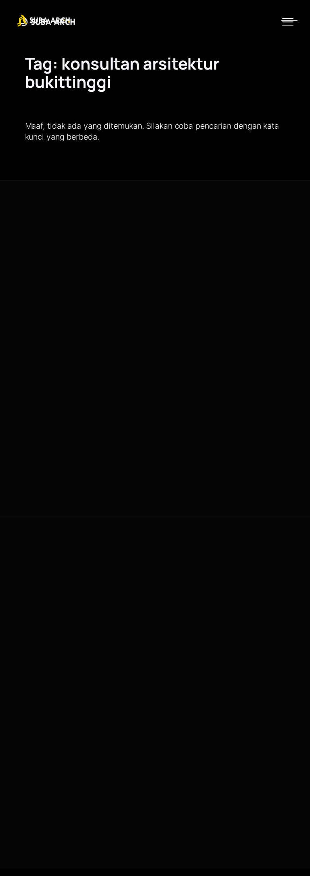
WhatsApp (36, 311)
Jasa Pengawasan (187, 258)
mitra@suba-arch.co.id (192, 686)
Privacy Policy (228, 509)
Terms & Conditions (273, 509)
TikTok (121, 311)
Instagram (81, 311)
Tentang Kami (182, 242)
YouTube (34, 325)
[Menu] (287, 22)
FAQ (170, 625)
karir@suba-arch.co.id (191, 705)
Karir (170, 609)
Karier (172, 289)
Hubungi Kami (182, 273)
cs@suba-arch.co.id (188, 667)
